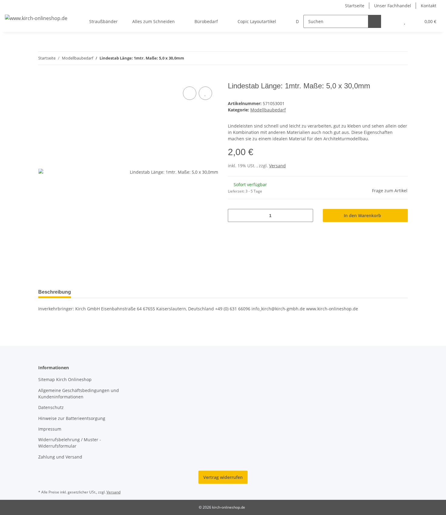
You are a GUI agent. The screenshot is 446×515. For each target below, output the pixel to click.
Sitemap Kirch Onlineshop (65, 379)
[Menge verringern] (234, 215)
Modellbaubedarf (268, 110)
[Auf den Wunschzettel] (205, 93)
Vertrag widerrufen (223, 477)
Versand (277, 166)
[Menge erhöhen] (306, 215)
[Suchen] (374, 21)
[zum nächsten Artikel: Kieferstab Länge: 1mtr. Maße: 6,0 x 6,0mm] (401, 58)
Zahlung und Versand (60, 457)
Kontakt (428, 6)
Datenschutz (51, 407)
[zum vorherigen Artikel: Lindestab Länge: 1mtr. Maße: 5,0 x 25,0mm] (388, 58)
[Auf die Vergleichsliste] (189, 93)
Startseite (354, 6)
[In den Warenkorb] (43, 78)
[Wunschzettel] (404, 21)
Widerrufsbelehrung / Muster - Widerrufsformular (69, 443)
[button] (392, 21)
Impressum (49, 429)
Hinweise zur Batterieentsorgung (71, 418)
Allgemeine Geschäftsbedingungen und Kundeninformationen (78, 393)
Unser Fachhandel (392, 6)
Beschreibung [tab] (54, 292)
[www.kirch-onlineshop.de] (36, 18)
